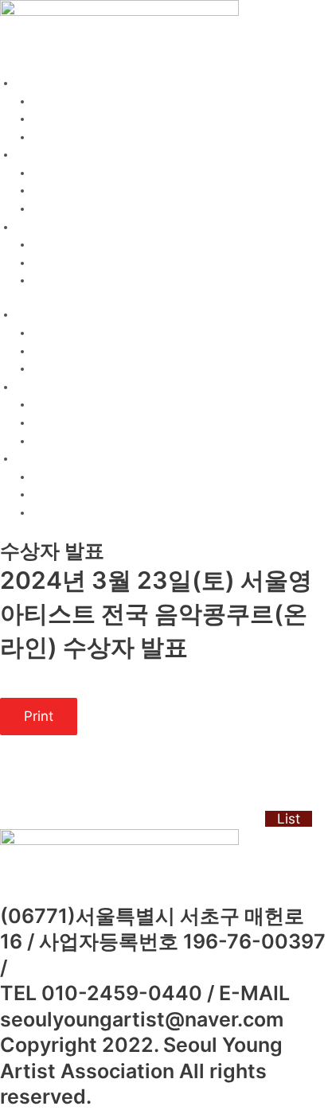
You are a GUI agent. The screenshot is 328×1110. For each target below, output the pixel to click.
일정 (44, 172)
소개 (44, 101)
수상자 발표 (62, 262)
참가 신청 (56, 190)
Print (38, 716)
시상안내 (55, 136)
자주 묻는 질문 (69, 280)
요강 (44, 118)
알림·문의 (40, 226)
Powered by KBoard (51, 818)
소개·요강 (40, 82)
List (288, 819)
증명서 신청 (62, 208)
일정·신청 (40, 154)
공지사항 (55, 244)
